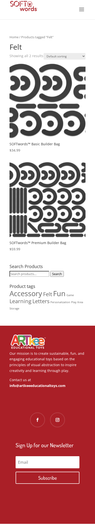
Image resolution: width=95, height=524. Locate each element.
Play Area (77, 302)
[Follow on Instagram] (57, 419)
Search (57, 274)
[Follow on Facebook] (37, 419)
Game (70, 295)
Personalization (60, 302)
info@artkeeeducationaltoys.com (38, 385)
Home (14, 37)
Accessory (26, 293)
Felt (47, 294)
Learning (20, 301)
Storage (14, 308)
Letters (40, 301)
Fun (59, 293)
